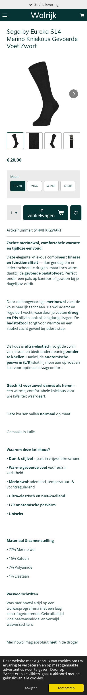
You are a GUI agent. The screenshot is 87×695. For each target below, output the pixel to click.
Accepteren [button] (66, 688)
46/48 (68, 186)
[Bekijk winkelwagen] (82, 15)
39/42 (34, 186)
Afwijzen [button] (31, 688)
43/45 (51, 186)
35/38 (18, 186)
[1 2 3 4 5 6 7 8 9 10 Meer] (14, 212)
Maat (14, 176)
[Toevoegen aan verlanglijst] (75, 212)
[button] (15, 141)
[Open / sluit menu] (5, 15)
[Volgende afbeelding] (73, 93)
